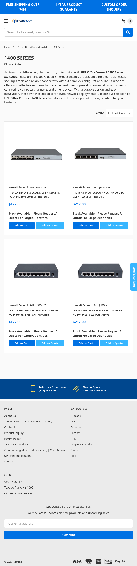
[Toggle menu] (6, 21)
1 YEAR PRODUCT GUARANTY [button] (68, 6)
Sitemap (9, 461)
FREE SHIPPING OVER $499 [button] (23, 6)
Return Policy (12, 438)
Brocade (76, 416)
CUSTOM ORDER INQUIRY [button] (114, 6)
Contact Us (10, 427)
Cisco (74, 421)
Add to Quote (50, 225)
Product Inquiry (14, 433)
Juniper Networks (81, 444)
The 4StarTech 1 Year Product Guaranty (28, 421)
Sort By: (99, 113)
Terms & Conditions (16, 444)
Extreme (76, 427)
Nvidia (74, 450)
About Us (10, 416)
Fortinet (75, 433)
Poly (73, 455)
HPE (73, 438)
